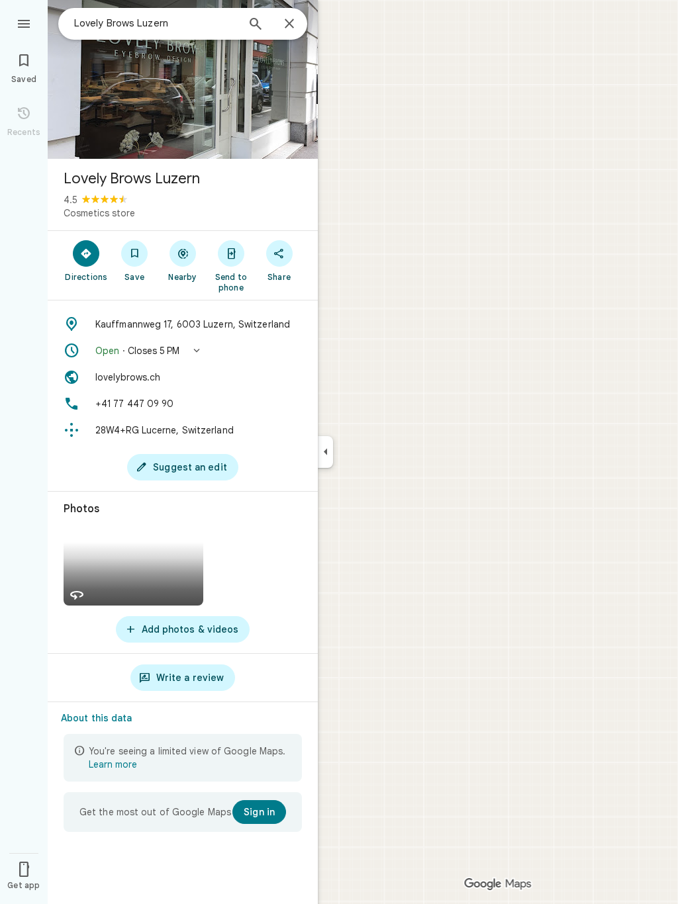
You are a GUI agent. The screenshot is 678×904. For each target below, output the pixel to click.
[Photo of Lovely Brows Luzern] (183, 79)
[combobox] (155, 23)
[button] (183, 351)
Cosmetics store (99, 213)
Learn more (113, 764)
